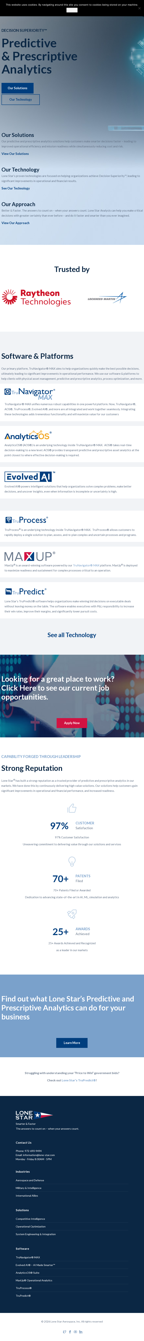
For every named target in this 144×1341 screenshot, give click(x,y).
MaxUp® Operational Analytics (34, 1280)
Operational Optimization (31, 1226)
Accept (72, 10)
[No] (139, 8)
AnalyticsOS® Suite (27, 1272)
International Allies (27, 1195)
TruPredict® (23, 1295)
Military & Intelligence (28, 1187)
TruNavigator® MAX (86, 565)
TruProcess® (24, 1288)
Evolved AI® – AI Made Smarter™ (35, 1265)
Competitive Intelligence (30, 1218)
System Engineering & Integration (36, 1234)
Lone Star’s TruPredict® (79, 1080)
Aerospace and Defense (30, 1180)
